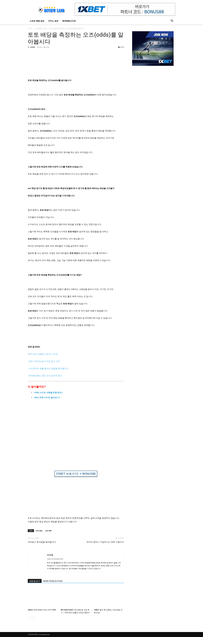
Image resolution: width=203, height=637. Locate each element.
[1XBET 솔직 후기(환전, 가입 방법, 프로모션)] (109, 597)
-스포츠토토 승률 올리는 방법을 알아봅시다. (48, 368)
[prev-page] (29, 618)
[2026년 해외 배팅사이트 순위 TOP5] (43, 597)
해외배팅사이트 (69, 20)
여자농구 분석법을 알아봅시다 (42, 542)
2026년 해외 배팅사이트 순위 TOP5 (42, 610)
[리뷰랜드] (153, 48)
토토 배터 (48, 531)
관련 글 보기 (34, 581)
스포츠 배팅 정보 (37, 20)
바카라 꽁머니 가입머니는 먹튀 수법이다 (105, 542)
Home (30, 28)
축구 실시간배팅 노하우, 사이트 (43, 354)
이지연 (32, 47)
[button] (172, 21)
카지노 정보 (53, 20)
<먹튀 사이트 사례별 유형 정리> (48, 392)
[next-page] (34, 618)
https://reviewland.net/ (55, 559)
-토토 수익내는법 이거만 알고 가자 (44, 361)
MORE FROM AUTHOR (52, 581)
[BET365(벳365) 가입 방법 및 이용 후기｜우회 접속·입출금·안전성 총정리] (76, 597)
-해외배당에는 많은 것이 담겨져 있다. (45, 375)
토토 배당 (39, 531)
